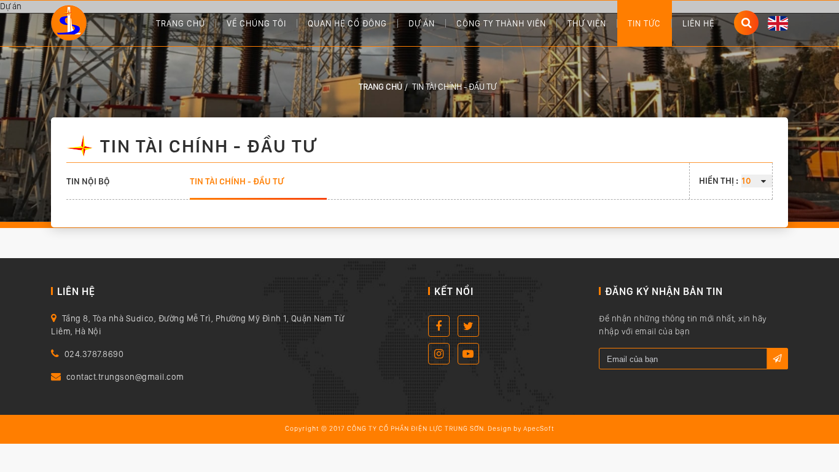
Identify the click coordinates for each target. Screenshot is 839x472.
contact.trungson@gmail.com (125, 377)
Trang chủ (180, 23)
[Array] (69, 21)
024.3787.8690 (94, 354)
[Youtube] (468, 353)
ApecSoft (539, 429)
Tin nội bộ (88, 181)
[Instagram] (439, 353)
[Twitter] (468, 326)
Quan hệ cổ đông (347, 23)
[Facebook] (439, 326)
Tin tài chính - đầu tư (237, 181)
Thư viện (587, 23)
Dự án (421, 23)
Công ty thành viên (501, 23)
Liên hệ (698, 23)
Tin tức (644, 23)
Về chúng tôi (256, 23)
